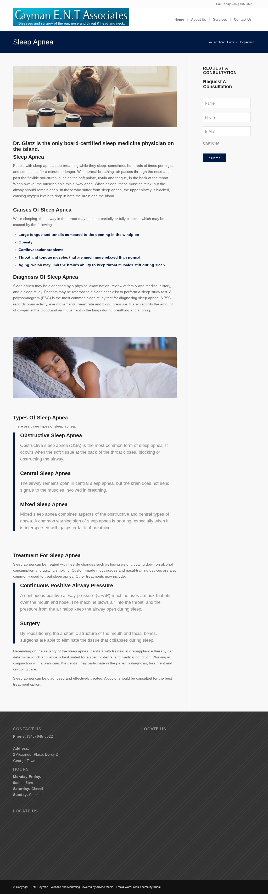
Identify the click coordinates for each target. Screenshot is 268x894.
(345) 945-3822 (242, 3)
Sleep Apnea (33, 42)
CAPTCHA (211, 143)
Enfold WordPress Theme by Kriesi (138, 887)
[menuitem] (179, 19)
